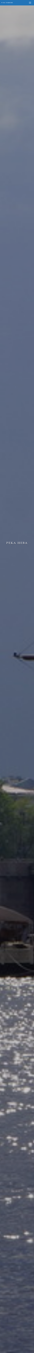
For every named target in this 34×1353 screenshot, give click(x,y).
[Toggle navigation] (30, 2)
